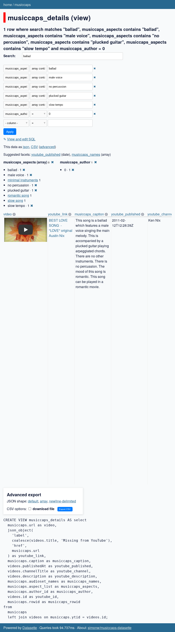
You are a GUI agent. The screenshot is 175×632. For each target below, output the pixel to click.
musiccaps (23, 4)
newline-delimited (62, 501)
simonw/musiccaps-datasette (109, 627)
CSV (34, 146)
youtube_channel (160, 214)
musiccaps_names (86, 154)
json (26, 146)
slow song (15, 200)
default (33, 501)
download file (43, 508)
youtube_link (57, 214)
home (7, 4)
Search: (9, 55)
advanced (47, 146)
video (7, 214)
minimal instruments (23, 179)
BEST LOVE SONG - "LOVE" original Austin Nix (61, 228)
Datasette (29, 627)
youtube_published (45, 154)
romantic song (18, 195)
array (43, 501)
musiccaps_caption (89, 214)
